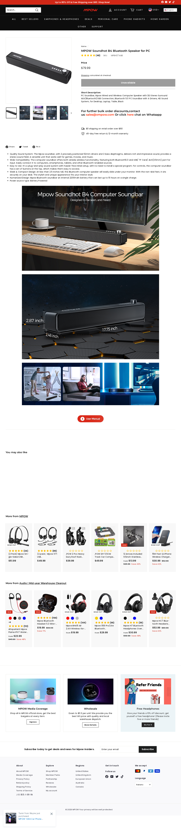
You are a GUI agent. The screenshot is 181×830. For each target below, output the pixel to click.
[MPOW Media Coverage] (33, 691)
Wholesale (51, 786)
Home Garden (160, 19)
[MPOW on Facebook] (106, 776)
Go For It (148, 725)
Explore (33, 722)
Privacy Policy (22, 779)
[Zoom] (39, 70)
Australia (80, 782)
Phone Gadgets (134, 19)
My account (51, 790)
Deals (88, 19)
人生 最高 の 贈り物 (24, 794)
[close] (51, 814)
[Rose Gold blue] (105, 618)
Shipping (85, 75)
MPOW (23, 516)
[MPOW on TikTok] (122, 776)
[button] (91, 55)
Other (82, 26)
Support (97, 26)
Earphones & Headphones (61, 19)
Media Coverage (24, 775)
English (170, 10)
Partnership (51, 779)
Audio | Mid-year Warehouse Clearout (42, 583)
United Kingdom (83, 775)
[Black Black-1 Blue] (133, 618)
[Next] (70, 113)
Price (84, 62)
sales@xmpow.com (100, 114)
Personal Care (108, 19)
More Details (90, 725)
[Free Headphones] (148, 691)
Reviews (50, 782)
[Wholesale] (91, 691)
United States (82, 771)
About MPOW (22, 771)
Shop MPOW (52, 771)
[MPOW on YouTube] (111, 776)
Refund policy (22, 782)
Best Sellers (30, 19)
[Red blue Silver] (76, 618)
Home (83, 46)
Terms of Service (24, 790)
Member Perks (53, 775)
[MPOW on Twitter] (117, 776)
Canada (80, 786)
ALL (14, 19)
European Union (83, 779)
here (130, 114)
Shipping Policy (23, 786)
